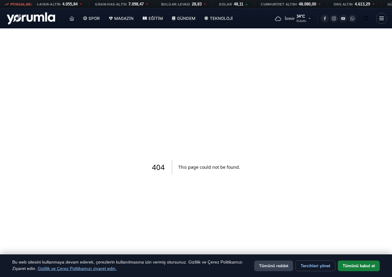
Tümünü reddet (273, 266)
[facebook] (325, 18)
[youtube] (343, 18)
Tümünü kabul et (359, 266)
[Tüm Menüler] (381, 18)
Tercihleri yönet (315, 266)
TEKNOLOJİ (221, 18)
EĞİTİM (156, 18)
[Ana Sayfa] (71, 18)
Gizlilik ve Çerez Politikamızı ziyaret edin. (77, 268)
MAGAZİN (124, 18)
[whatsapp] (352, 18)
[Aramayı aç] (366, 18)
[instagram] (334, 18)
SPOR (94, 18)
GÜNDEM (186, 18)
